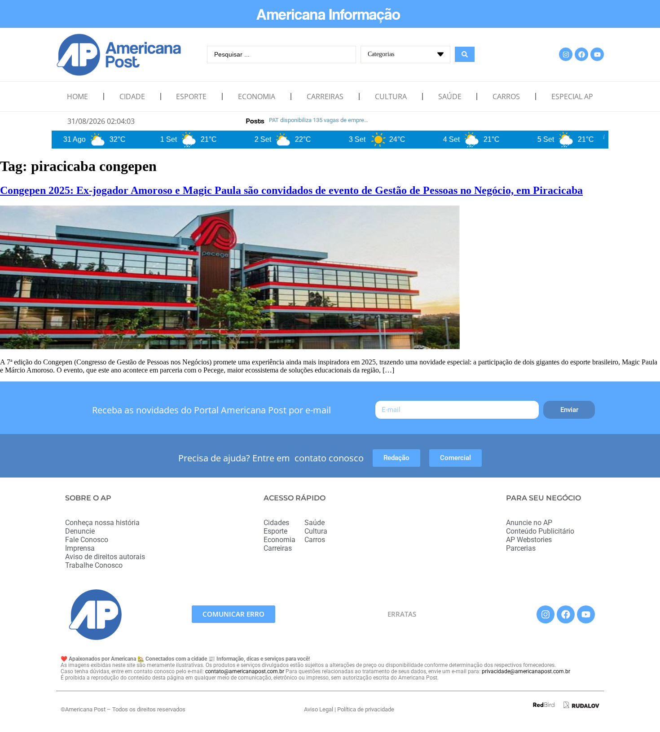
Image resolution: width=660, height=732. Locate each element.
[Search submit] (465, 54)
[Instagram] (565, 54)
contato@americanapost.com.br (244, 671)
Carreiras (325, 96)
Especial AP (572, 96)
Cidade (132, 96)
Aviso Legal (318, 709)
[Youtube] (597, 54)
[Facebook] (581, 54)
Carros (506, 96)
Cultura (391, 96)
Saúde (450, 96)
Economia (256, 96)
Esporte (191, 96)
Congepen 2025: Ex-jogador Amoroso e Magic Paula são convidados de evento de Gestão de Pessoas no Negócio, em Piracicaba (291, 190)
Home (77, 96)
